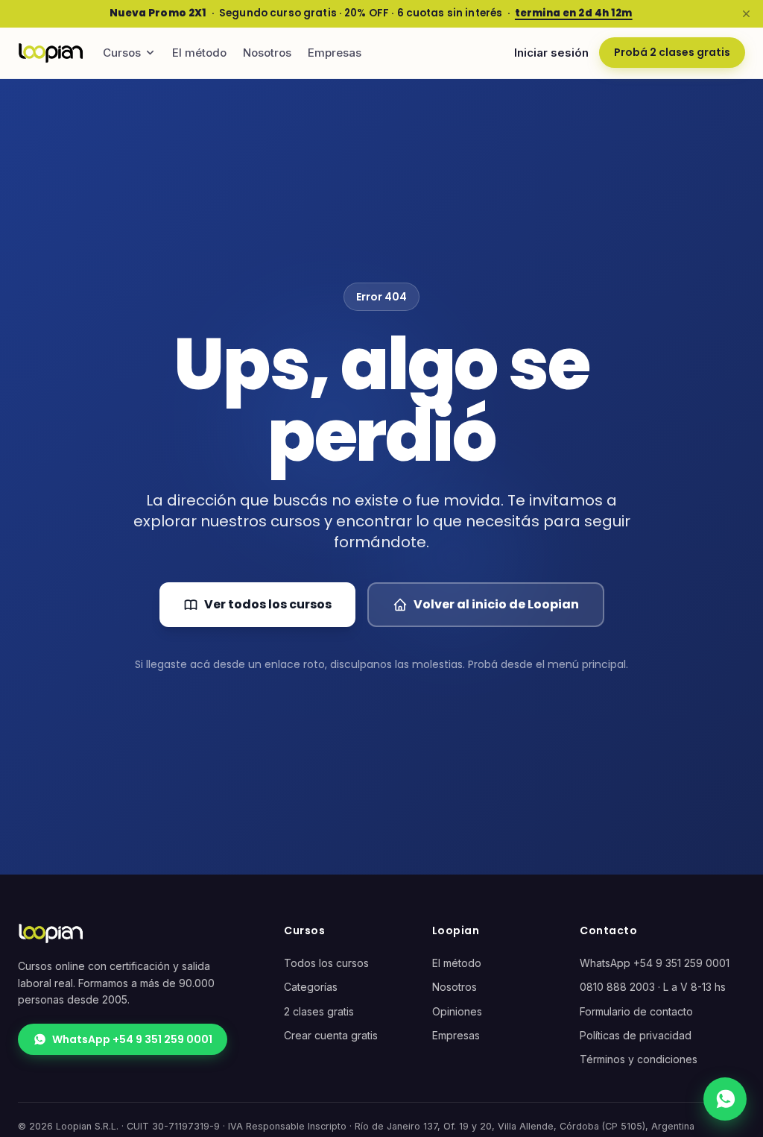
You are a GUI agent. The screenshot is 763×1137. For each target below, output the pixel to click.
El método (199, 52)
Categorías (311, 986)
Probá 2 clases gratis (672, 52)
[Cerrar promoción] (746, 13)
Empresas (334, 52)
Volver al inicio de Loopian (496, 604)
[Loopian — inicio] (50, 53)
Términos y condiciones (638, 1059)
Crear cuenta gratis (331, 1035)
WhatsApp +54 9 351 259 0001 (132, 1039)
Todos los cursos (326, 963)
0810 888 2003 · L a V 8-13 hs (653, 986)
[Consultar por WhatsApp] (725, 1099)
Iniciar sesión (551, 52)
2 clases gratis (319, 1011)
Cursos (122, 52)
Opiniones (457, 1011)
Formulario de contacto (636, 1011)
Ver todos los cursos (268, 604)
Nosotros (267, 52)
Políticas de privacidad (635, 1035)
